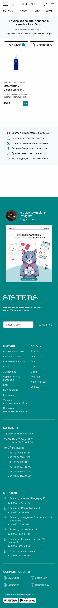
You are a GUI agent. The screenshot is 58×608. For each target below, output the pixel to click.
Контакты (8, 395)
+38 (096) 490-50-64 (19, 476)
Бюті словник (10, 390)
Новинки (35, 376)
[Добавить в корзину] (25, 103)
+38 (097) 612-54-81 (19, 452)
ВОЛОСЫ (8, 10)
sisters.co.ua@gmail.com (20, 433)
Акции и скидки (39, 381)
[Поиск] (12, 4)
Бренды (35, 386)
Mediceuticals (10, 82)
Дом (33, 366)
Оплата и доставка (13, 351)
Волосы (35, 351)
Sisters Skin (41, 577)
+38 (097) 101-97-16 (18, 524)
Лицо (33, 356)
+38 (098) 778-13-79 (19, 502)
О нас (6, 366)
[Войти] (46, 4)
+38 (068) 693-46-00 (19, 466)
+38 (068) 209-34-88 (19, 545)
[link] (52, 4)
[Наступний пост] (48, 253)
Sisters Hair (13, 577)
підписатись (45, 324)
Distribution (13, 585)
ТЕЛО (36, 10)
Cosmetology (42, 585)
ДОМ (49, 10)
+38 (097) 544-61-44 (19, 533)
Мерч (34, 371)
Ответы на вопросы (14, 361)
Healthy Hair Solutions (23, 82)
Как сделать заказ (13, 356)
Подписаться (28, 219)
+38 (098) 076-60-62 (19, 555)
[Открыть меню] (5, 4)
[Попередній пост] (10, 253)
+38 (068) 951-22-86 (19, 471)
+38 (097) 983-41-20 (19, 462)
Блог (5, 384)
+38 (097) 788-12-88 (19, 457)
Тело (33, 361)
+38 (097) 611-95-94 (18, 512)
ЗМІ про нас (9, 371)
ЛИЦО (23, 10)
